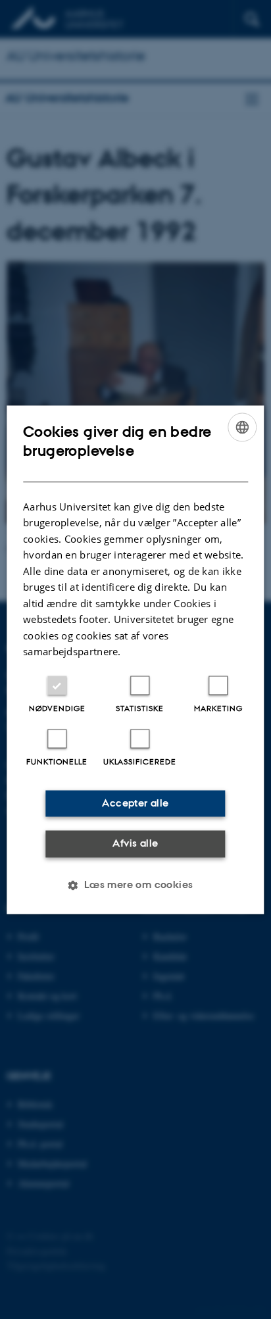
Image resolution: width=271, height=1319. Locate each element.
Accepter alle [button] (135, 803)
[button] (135, 885)
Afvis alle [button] (135, 843)
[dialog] (135, 659)
